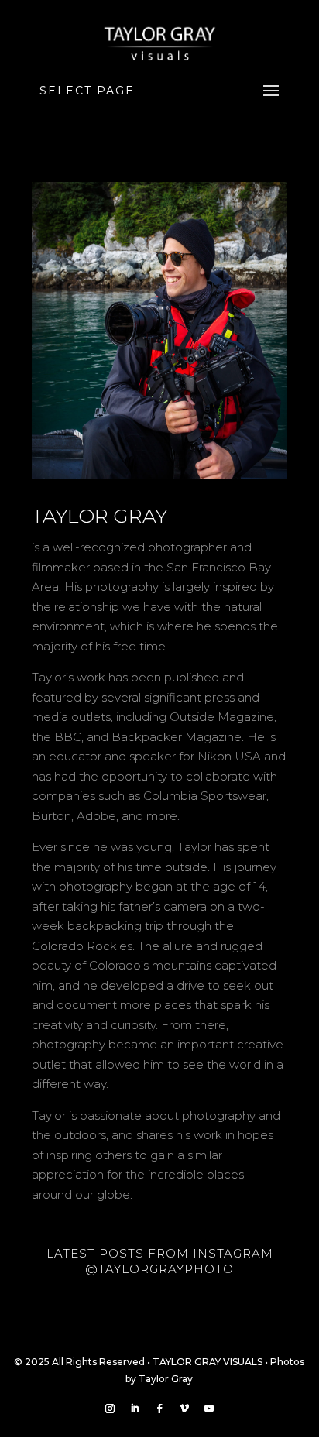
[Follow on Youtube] (209, 1408)
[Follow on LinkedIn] (134, 1408)
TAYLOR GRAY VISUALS (207, 1362)
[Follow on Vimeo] (184, 1408)
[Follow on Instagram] (110, 1408)
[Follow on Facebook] (159, 1408)
